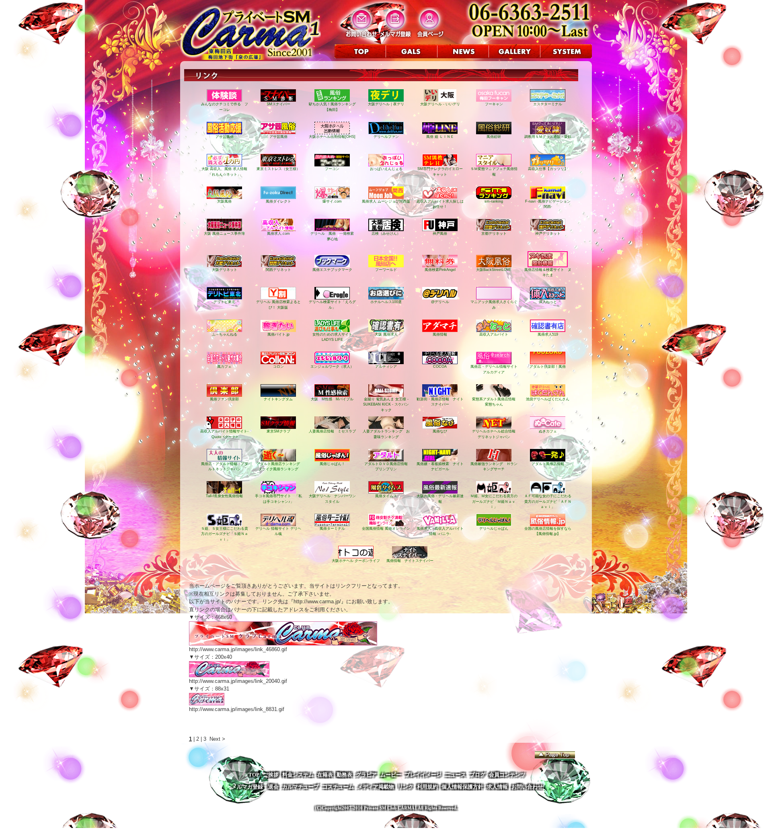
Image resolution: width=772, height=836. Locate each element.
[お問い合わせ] (361, 37)
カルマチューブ (300, 787)
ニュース (455, 775)
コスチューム (338, 787)
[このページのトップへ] (555, 755)
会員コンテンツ (507, 775)
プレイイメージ (423, 775)
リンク (405, 787)
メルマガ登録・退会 (255, 787)
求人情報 (497, 787)
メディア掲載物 (375, 787)
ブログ (477, 775)
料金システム (298, 775)
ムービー (390, 775)
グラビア (366, 775)
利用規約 (427, 787)
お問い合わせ (527, 787)
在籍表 (325, 775)
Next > (217, 739)
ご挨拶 (271, 775)
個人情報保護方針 (462, 787)
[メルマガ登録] (395, 37)
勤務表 (344, 775)
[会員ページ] (430, 37)
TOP (253, 775)
